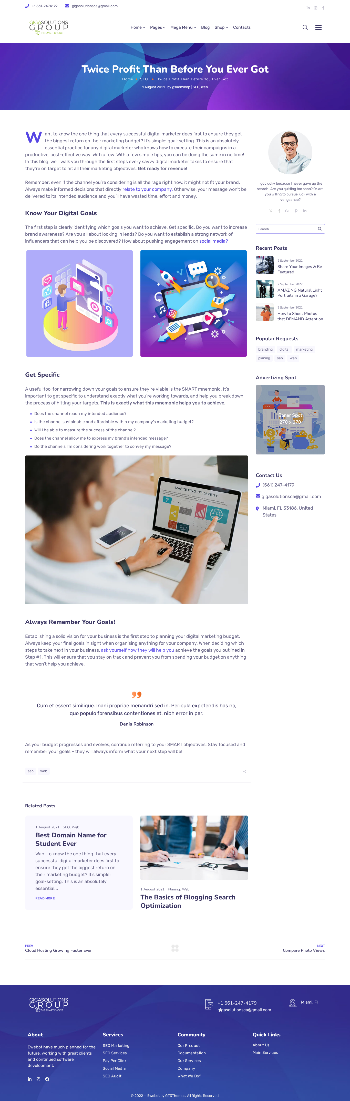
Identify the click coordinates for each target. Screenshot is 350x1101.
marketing (304, 349)
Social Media (114, 1068)
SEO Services (115, 1053)
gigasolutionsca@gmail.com (95, 6)
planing (264, 358)
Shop (220, 27)
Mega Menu (181, 27)
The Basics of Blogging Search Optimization (187, 901)
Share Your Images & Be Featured (299, 269)
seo (31, 771)
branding (265, 349)
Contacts (242, 27)
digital (284, 349)
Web (204, 87)
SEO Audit (112, 1076)
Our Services (189, 1060)
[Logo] (49, 28)
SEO (144, 79)
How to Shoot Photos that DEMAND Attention (300, 316)
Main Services (265, 1052)
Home (136, 27)
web (43, 771)
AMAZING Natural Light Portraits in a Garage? (299, 293)
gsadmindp (181, 87)
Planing (174, 889)
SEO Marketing (116, 1045)
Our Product (189, 1045)
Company (186, 1068)
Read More (45, 898)
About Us (261, 1045)
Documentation (192, 1053)
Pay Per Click (114, 1060)
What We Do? (189, 1076)
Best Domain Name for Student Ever (71, 839)
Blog (205, 27)
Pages (156, 27)
